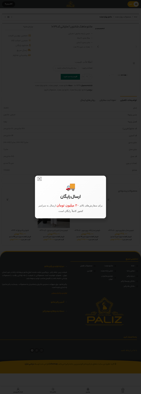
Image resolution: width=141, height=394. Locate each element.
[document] (70, 197)
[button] (39, 179)
